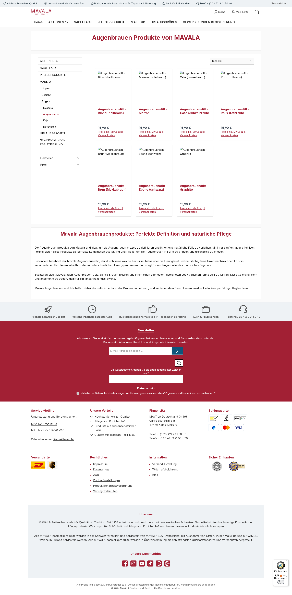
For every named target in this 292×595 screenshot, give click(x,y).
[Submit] (177, 351)
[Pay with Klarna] (226, 418)
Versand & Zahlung (164, 464)
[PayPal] (214, 427)
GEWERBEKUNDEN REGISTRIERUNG (53, 142)
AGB (164, 393)
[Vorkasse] (214, 418)
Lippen (46, 88)
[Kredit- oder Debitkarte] (232, 427)
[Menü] (287, 562)
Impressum (100, 464)
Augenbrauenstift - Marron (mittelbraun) (153, 111)
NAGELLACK (48, 68)
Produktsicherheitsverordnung (112, 485)
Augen (46, 101)
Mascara (48, 107)
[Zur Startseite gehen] (41, 12)
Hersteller (46, 158)
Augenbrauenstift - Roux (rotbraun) (235, 111)
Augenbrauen (51, 114)
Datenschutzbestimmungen (110, 393)
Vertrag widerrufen (105, 491)
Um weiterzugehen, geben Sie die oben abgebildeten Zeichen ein (146, 371)
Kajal (45, 120)
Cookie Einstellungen (106, 480)
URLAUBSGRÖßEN (52, 133)
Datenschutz (101, 469)
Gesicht (46, 94)
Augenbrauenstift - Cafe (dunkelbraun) (194, 111)
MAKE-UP (46, 81)
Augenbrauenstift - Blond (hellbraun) (112, 111)
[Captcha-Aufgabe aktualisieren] (179, 363)
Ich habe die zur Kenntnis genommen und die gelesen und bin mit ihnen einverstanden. (148, 393)
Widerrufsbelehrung (165, 469)
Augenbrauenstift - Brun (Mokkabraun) (112, 187)
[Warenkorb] (256, 11)
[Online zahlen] (240, 418)
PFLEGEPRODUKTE (53, 75)
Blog (155, 475)
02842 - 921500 (44, 424)
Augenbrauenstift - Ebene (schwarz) (153, 187)
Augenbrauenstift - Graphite (194, 187)
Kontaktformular (63, 439)
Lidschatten (49, 126)
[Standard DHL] (38, 465)
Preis (43, 164)
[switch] (280, 582)
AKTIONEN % (49, 61)
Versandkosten (136, 584)
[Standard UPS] (52, 465)
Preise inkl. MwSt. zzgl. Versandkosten (110, 133)
